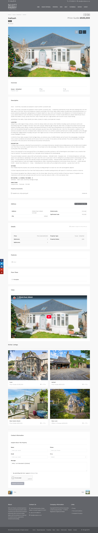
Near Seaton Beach (15, 421)
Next (83, 492)
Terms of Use (34, 473)
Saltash (54, 382)
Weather (80, 7)
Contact (86, 7)
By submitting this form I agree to (25, 473)
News (61, 7)
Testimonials (73, 7)
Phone (51, 447)
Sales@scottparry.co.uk (36, 515)
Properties (55, 7)
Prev (15, 492)
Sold (10, 21)
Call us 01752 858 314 (36, 512)
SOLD (14, 262)
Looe (11, 382)
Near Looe (54, 421)
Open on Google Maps (81, 203)
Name (12, 447)
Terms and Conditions (77, 510)
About (66, 7)
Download (84, 193)
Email (12, 454)
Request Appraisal (46, 7)
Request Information (17, 483)
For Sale (44, 352)
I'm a (51, 454)
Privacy (74, 508)
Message (13, 460)
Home (38, 7)
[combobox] (68, 457)
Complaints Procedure (77, 513)
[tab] (76, 32)
